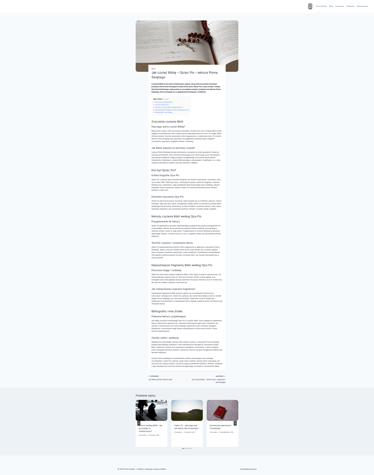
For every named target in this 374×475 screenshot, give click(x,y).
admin (144, 435)
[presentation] (151, 410)
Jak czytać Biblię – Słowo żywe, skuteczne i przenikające (209, 379)
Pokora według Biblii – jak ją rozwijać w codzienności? (150, 428)
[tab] (183, 448)
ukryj (166, 99)
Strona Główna (321, 6)
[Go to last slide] (138, 423)
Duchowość (339, 6)
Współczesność (362, 6)
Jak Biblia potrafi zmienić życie (160, 378)
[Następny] (235, 423)
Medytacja (350, 6)
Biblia (331, 6)
